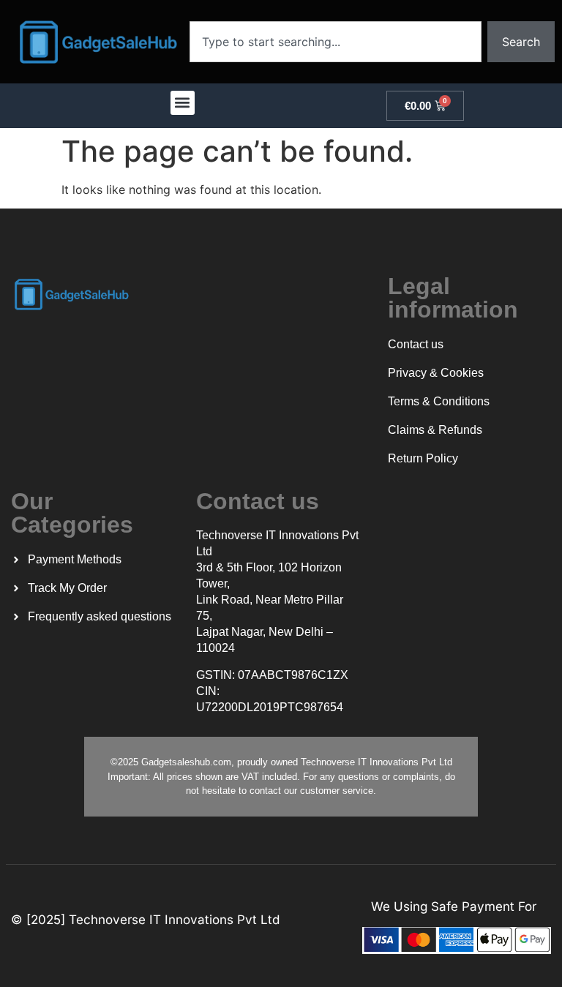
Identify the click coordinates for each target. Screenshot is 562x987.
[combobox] (336, 41)
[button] (183, 103)
